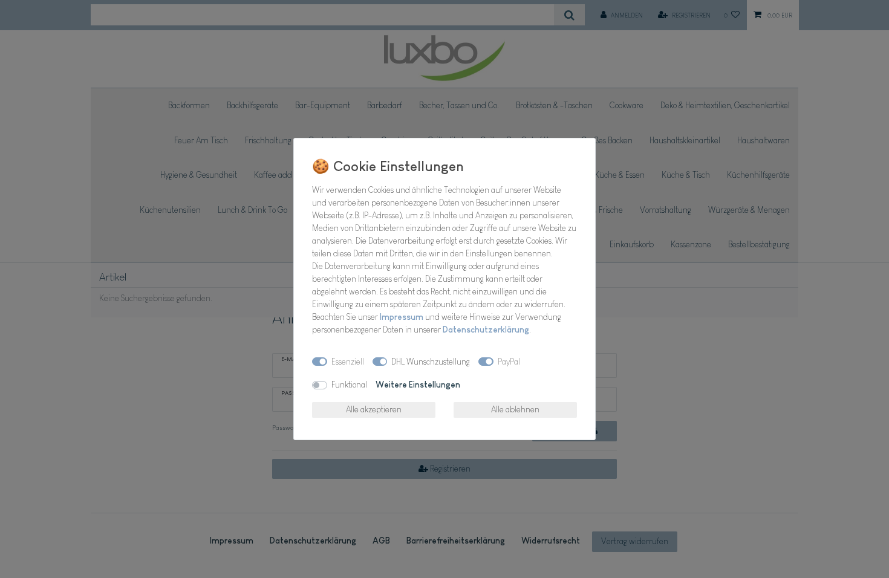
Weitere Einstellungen (418, 384)
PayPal (509, 361)
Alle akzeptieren (374, 409)
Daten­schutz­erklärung (486, 329)
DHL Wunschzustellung (430, 361)
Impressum (401, 317)
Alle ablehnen (515, 409)
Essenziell (347, 361)
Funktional (349, 384)
